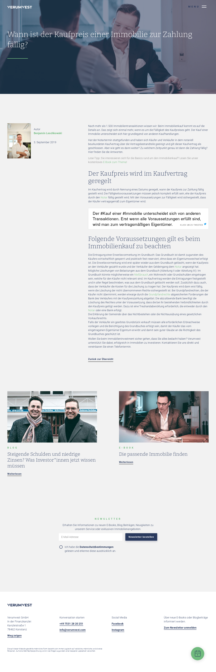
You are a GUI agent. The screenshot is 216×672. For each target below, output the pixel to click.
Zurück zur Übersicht (100, 359)
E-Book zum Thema (115, 162)
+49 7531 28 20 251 (71, 623)
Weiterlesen (14, 473)
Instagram (118, 629)
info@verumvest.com (73, 629)
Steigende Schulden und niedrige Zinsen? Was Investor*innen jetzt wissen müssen (51, 460)
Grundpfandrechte (159, 294)
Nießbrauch (141, 274)
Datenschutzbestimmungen (96, 546)
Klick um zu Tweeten (191, 225)
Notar (104, 197)
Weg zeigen (14, 635)
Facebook (118, 623)
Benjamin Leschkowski (48, 133)
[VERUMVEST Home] (19, 605)
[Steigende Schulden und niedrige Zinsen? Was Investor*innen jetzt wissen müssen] (52, 441)
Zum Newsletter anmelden (180, 627)
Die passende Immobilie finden (153, 454)
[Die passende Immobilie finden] (164, 441)
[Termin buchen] (198, 656)
